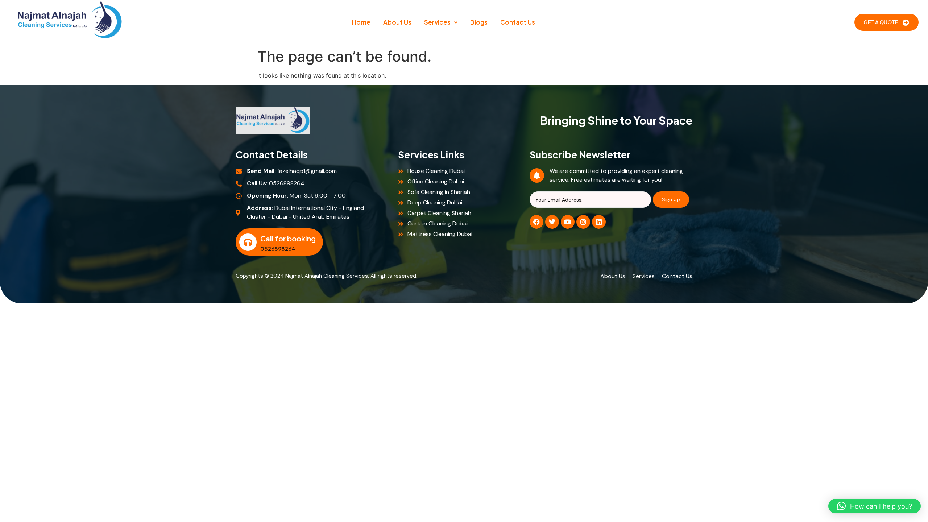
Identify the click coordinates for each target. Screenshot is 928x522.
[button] (440, 22)
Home (361, 22)
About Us (397, 22)
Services (437, 22)
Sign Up (671, 199)
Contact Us (517, 22)
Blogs (479, 22)
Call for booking (288, 238)
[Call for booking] (248, 242)
